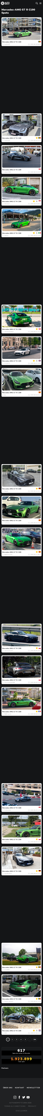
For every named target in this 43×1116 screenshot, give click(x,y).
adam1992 (7, 172)
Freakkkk (7, 970)
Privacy (32, 1106)
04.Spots (7, 842)
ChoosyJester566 (9, 682)
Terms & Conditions (14, 1106)
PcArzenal (7, 810)
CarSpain (7, 523)
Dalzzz (6, 235)
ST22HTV (7, 363)
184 (34, 1039)
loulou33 (7, 44)
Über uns (8, 1088)
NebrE (6, 491)
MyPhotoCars (8, 554)
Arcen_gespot (8, 1001)
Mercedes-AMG (7, 42)
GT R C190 (17, 42)
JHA (5, 1033)
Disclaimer (21, 1111)
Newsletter (33, 1088)
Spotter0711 (8, 873)
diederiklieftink (8, 331)
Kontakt (19, 1088)
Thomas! (7, 204)
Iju (5, 395)
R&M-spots (7, 714)
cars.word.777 (8, 651)
